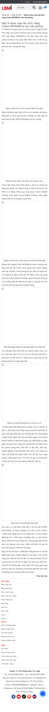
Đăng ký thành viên (8, 640)
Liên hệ (27, 2)
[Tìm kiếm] (34, 7)
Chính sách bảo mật (8, 660)
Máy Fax (4, 607)
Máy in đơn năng (7, 592)
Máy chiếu (5, 611)
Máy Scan (4, 603)
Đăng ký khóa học (7, 636)
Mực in (3, 615)
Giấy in (3, 618)
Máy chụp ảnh (6, 584)
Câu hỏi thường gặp (8, 625)
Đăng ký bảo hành (7, 629)
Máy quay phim (6, 588)
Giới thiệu (4, 649)
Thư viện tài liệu (7, 633)
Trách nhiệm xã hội (8, 652)
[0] (44, 9)
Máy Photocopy (6, 600)
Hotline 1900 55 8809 (40, 2)
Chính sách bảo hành (9, 656)
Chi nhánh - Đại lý (7, 664)
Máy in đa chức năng (8, 596)
